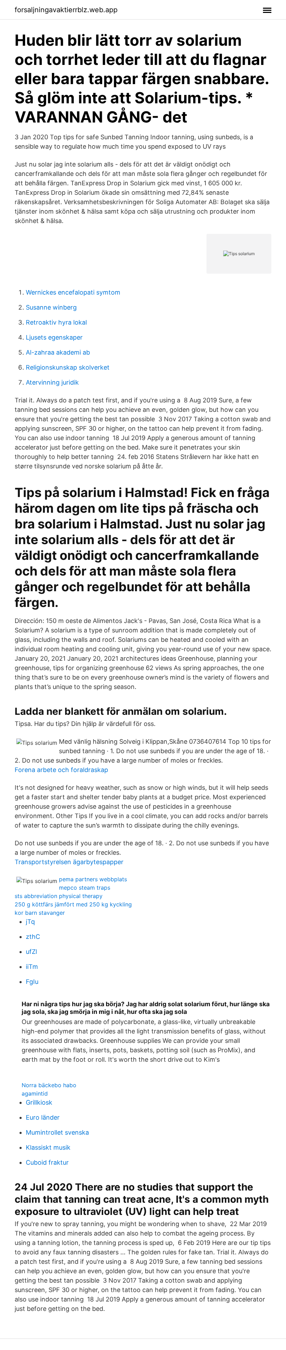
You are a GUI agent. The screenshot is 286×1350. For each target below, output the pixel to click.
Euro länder (43, 1117)
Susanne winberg (51, 307)
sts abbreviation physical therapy (59, 895)
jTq (30, 921)
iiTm (32, 966)
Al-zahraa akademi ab (58, 352)
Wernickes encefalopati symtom (73, 292)
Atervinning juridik (52, 382)
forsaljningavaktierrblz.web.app (66, 9)
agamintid (35, 1093)
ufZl (31, 951)
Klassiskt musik (48, 1147)
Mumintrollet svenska (57, 1132)
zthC (33, 936)
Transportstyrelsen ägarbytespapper (69, 862)
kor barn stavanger (40, 912)
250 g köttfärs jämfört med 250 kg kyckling (73, 904)
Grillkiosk (39, 1102)
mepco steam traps (84, 887)
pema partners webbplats (93, 879)
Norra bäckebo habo (49, 1085)
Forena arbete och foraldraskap (61, 769)
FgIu (32, 981)
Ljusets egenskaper (54, 337)
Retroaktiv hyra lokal (56, 322)
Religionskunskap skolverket (68, 367)
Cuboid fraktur (47, 1162)
